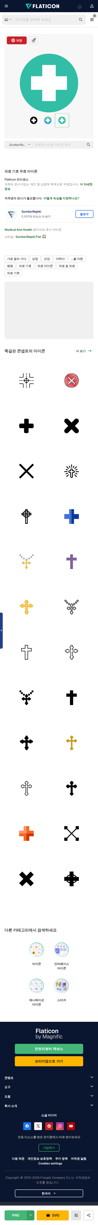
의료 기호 (25, 266)
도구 (7, 1087)
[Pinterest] (49, 1126)
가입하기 (49, 1148)
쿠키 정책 (61, 1158)
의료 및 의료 (67, 266)
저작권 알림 (78, 1158)
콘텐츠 (9, 1078)
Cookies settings (50, 1163)
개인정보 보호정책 (40, 1158)
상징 (35, 259)
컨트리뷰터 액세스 (49, 1049)
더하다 (60, 259)
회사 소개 (11, 1106)
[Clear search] (71, 20)
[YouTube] (71, 1126)
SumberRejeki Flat (28, 237)
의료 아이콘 (45, 266)
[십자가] (71, 381)
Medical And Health (18, 229)
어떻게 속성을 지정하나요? (61, 198)
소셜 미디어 (49, 1115)
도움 (7, 1096)
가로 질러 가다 (16, 259)
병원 (10, 266)
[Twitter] (38, 1126)
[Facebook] (27, 1126)
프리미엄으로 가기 (49, 1061)
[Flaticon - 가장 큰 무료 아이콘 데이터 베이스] (43, 6)
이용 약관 (18, 1158)
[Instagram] (60, 1126)
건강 (47, 259)
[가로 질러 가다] (26, 381)
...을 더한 (77, 259)
